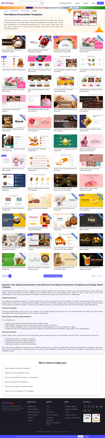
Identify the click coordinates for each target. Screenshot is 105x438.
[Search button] (42, 3)
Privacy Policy (50, 412)
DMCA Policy (49, 417)
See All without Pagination (52, 276)
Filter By (5, 276)
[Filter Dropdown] (10, 276)
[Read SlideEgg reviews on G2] (87, 418)
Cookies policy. (73, 436)
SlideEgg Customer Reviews (72, 417)
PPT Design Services (65, 3)
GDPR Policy (49, 420)
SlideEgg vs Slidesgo (71, 406)
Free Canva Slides (33, 415)
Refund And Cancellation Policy (53, 423)
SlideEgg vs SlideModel (71, 409)
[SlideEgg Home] (13, 403)
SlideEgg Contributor (70, 415)
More (93, 3)
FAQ (47, 409)
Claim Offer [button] (74, 7)
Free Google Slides (33, 409)
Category (30, 420)
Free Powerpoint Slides (34, 412)
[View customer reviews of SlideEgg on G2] (96, 418)
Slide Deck (31, 417)
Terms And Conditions (52, 415)
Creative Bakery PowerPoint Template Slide (14, 70)
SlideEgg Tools (32, 406)
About (48, 406)
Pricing (77, 3)
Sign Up (100, 3)
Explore (86, 3)
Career (67, 412)
